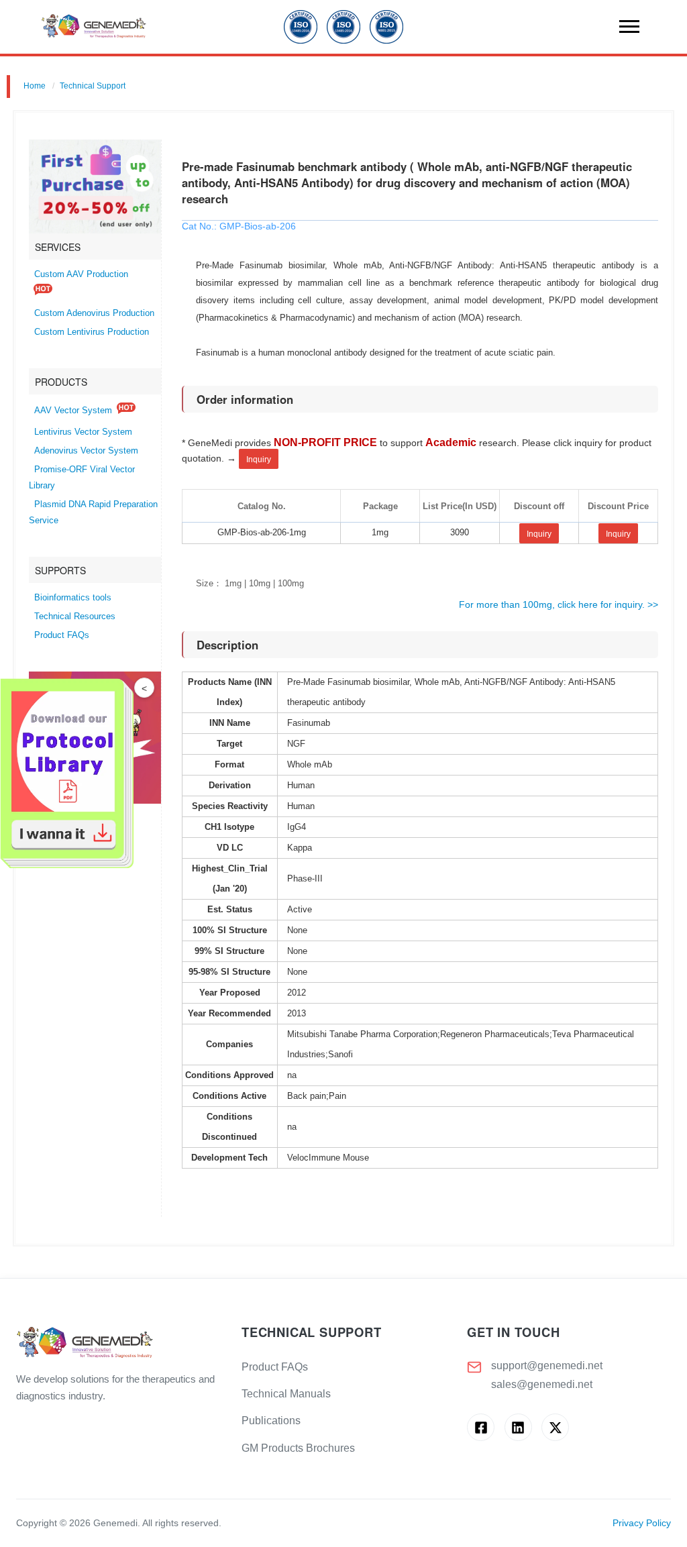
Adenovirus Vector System (86, 451)
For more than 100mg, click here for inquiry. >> (558, 604)
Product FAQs (61, 635)
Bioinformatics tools (72, 597)
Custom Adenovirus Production (94, 313)
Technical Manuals (286, 1393)
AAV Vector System (73, 410)
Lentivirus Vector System (83, 432)
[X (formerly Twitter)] (555, 1427)
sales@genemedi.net (541, 1384)
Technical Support (92, 86)
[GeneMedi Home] (118, 1343)
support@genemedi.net (546, 1365)
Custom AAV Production (81, 274)
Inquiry (258, 459)
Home (34, 86)
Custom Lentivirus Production (91, 332)
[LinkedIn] (518, 1427)
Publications (271, 1420)
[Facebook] (480, 1427)
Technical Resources (74, 616)
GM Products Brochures (298, 1448)
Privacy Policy (642, 1523)
